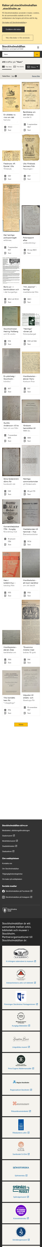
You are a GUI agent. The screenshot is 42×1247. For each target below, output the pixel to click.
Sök (37, 54)
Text (13, 76)
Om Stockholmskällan (10, 869)
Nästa (21, 724)
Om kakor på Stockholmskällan (14, 22)
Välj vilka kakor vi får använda (18, 38)
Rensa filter (36, 76)
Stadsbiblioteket (8, 846)
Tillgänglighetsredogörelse (12, 874)
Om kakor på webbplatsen (12, 879)
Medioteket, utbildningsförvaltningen (16, 830)
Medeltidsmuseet (8, 841)
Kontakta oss (7, 863)
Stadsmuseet (7, 836)
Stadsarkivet (7, 851)
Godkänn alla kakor (13, 29)
